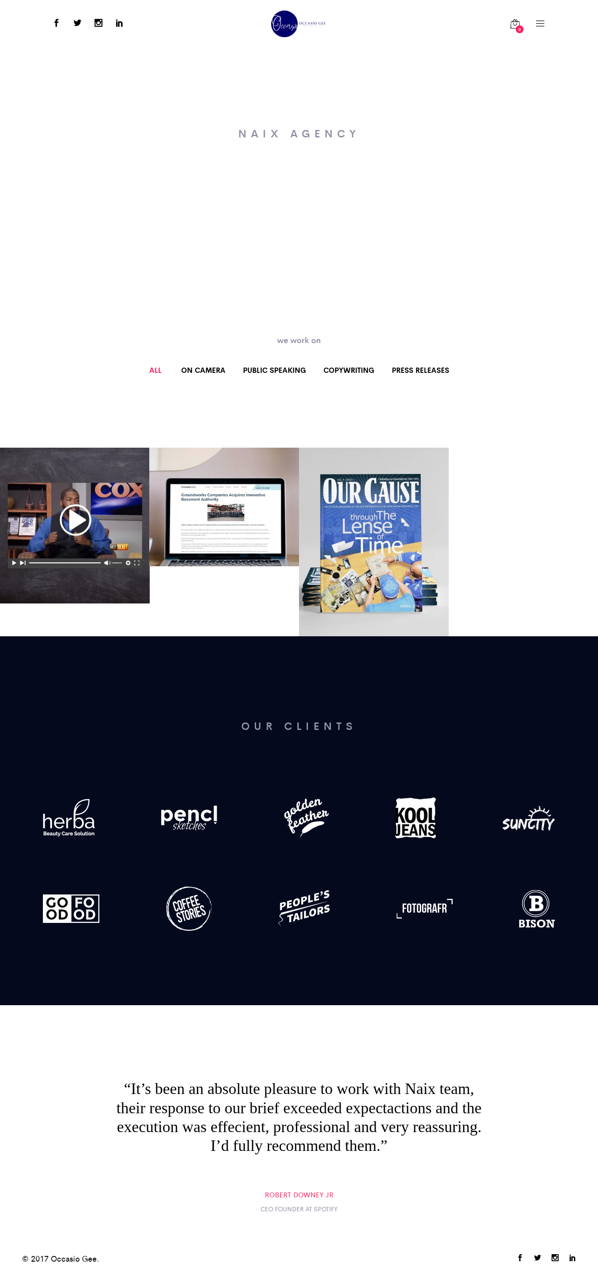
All (155, 370)
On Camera (203, 370)
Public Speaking (274, 370)
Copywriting (349, 370)
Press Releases (420, 370)
